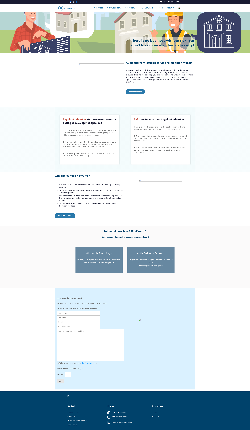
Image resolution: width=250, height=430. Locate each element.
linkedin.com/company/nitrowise (122, 422)
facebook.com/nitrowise (119, 412)
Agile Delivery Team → (151, 253)
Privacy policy (156, 417)
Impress (154, 412)
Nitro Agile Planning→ (99, 253)
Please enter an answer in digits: (70, 368)
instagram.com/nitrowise (119, 417)
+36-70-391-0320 (171, 2)
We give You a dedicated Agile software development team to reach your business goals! (151, 263)
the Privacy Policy (89, 363)
